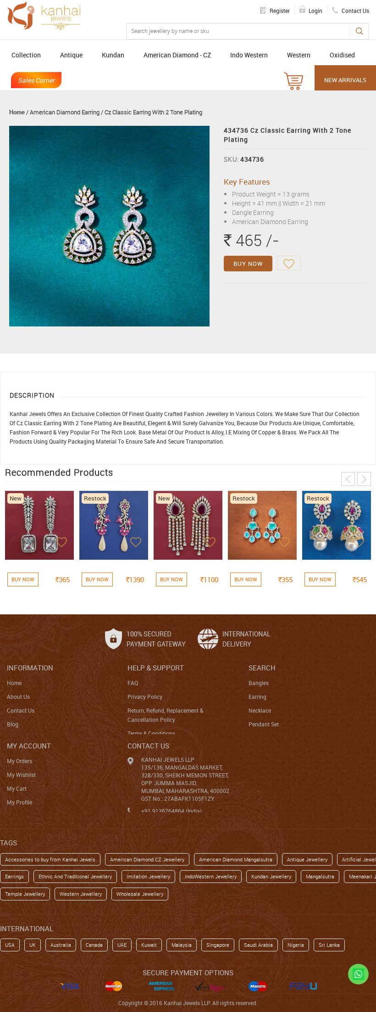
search (262, 667)
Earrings (14, 876)
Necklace (260, 710)
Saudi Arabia (258, 944)
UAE (122, 944)
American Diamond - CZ (177, 55)
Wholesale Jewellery (139, 893)
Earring (257, 696)
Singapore (217, 944)
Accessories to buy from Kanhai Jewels (50, 859)
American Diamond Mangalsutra (235, 859)
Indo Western (249, 55)
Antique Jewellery (307, 859)
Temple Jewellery (25, 893)
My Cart (17, 788)
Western (298, 55)
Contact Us (20, 710)
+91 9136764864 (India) (171, 811)
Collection (26, 55)
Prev (348, 479)
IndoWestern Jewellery (211, 876)
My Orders (19, 761)
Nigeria (296, 944)
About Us (18, 696)
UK (32, 944)
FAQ (132, 682)
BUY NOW (248, 263)
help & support (155, 667)
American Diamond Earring (65, 112)
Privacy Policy (144, 696)
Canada (94, 944)
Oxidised (342, 55)
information (30, 667)
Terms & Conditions (151, 733)
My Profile (19, 802)
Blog (12, 724)
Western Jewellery (81, 893)
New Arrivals (345, 80)
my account (29, 745)
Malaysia (181, 944)
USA (10, 944)
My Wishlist (21, 774)
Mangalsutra (320, 876)
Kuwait (149, 944)
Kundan (113, 55)
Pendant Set (264, 724)
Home (17, 112)
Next (364, 479)
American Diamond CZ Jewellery (147, 859)
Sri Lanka (329, 944)
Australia (60, 944)
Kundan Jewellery (271, 876)
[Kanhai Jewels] (43, 15)
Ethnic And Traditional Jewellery (75, 876)
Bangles (259, 682)
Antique (71, 55)
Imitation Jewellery (148, 876)
